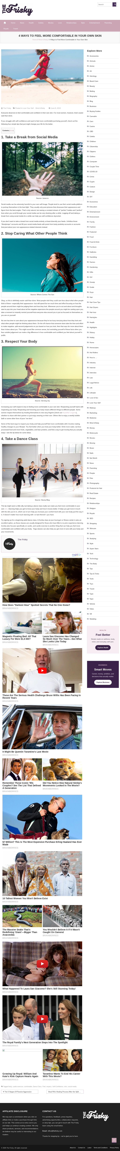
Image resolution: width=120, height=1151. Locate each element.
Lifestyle (93, 393)
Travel (15, 29)
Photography (94, 483)
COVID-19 (93, 172)
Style (83, 23)
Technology (94, 559)
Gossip (92, 282)
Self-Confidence (57, 1086)
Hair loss (93, 312)
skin (6, 509)
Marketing (93, 413)
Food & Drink (94, 242)
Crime (92, 177)
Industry (93, 363)
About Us (73, 1148)
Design (92, 192)
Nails (91, 453)
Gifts (91, 272)
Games (92, 262)
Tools (92, 579)
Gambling (93, 257)
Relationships (71, 23)
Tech (91, 554)
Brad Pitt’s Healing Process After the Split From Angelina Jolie (66, 1092)
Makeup (93, 408)
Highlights (93, 327)
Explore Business (103, 682)
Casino (92, 126)
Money (92, 428)
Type (91, 594)
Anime (92, 66)
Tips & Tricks (94, 574)
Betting (92, 91)
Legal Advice (94, 383)
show (11, 130)
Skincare (93, 528)
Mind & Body (40, 108)
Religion (93, 508)
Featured (93, 232)
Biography (93, 96)
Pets (91, 478)
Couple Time (94, 167)
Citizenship (94, 146)
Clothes (92, 156)
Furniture (93, 247)
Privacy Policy (114, 1148)
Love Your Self (28, 108)
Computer (93, 161)
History (92, 332)
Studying (93, 538)
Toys (91, 584)
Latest (89, 1148)
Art (91, 71)
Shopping (93, 523)
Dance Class (37, 1086)
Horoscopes (94, 347)
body (10, 1086)
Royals (6, 29)
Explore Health (103, 647)
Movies (50, 23)
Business (93, 106)
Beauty (92, 86)
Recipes (93, 498)
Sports (92, 533)
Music (92, 448)
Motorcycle (94, 433)
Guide (92, 287)
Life (91, 388)
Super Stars (94, 548)
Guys (92, 292)
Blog (91, 101)
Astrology (93, 76)
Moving (92, 443)
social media (72, 1086)
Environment (94, 217)
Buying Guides (95, 111)
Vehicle (92, 604)
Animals (93, 61)
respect (48, 1086)
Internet (92, 368)
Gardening (94, 267)
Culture (92, 187)
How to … (93, 357)
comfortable (28, 1086)
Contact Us (81, 1148)
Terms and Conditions (101, 1148)
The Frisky (7, 108)
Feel (44, 1086)
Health (31, 23)
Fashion (93, 227)
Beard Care (94, 81)
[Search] (114, 4)
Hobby (92, 337)
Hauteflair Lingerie (69, 413)
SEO (91, 518)
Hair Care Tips (95, 302)
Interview (93, 373)
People (92, 473)
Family (92, 222)
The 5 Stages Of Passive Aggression (18, 1092)
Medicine (93, 418)
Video (92, 609)
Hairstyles (93, 317)
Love (60, 23)
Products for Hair (96, 488)
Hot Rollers (94, 352)
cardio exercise (18, 1086)
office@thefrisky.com (55, 1131)
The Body (93, 564)
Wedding (93, 619)
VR (91, 614)
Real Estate (94, 493)
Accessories (94, 56)
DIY (91, 197)
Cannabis (93, 116)
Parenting (108, 23)
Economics (94, 202)
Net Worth (93, 458)
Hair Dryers (94, 307)
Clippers (93, 151)
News (22, 23)
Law (91, 378)
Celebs (40, 23)
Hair (91, 297)
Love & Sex (94, 398)
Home (13, 23)
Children (93, 141)
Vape (91, 599)
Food (92, 237)
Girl (91, 277)
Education (93, 207)
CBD (91, 131)
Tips (91, 569)
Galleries (93, 252)
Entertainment (94, 23)
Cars (91, 121)
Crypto (92, 182)
